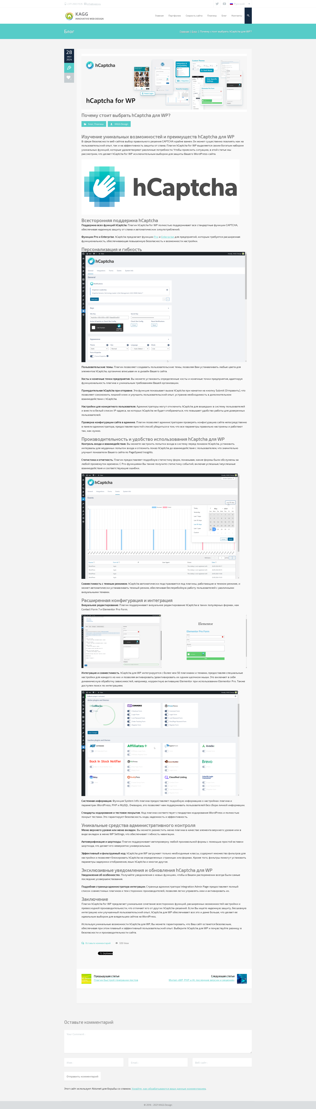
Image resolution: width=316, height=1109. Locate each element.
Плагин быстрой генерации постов (116, 977)
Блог (195, 31)
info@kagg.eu (94, 3)
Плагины (99, 124)
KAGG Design (121, 124)
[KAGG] (84, 15)
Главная (184, 31)
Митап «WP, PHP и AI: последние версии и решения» (202, 977)
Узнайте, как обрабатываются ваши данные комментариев (169, 1088)
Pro (156, 236)
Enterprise (167, 236)
